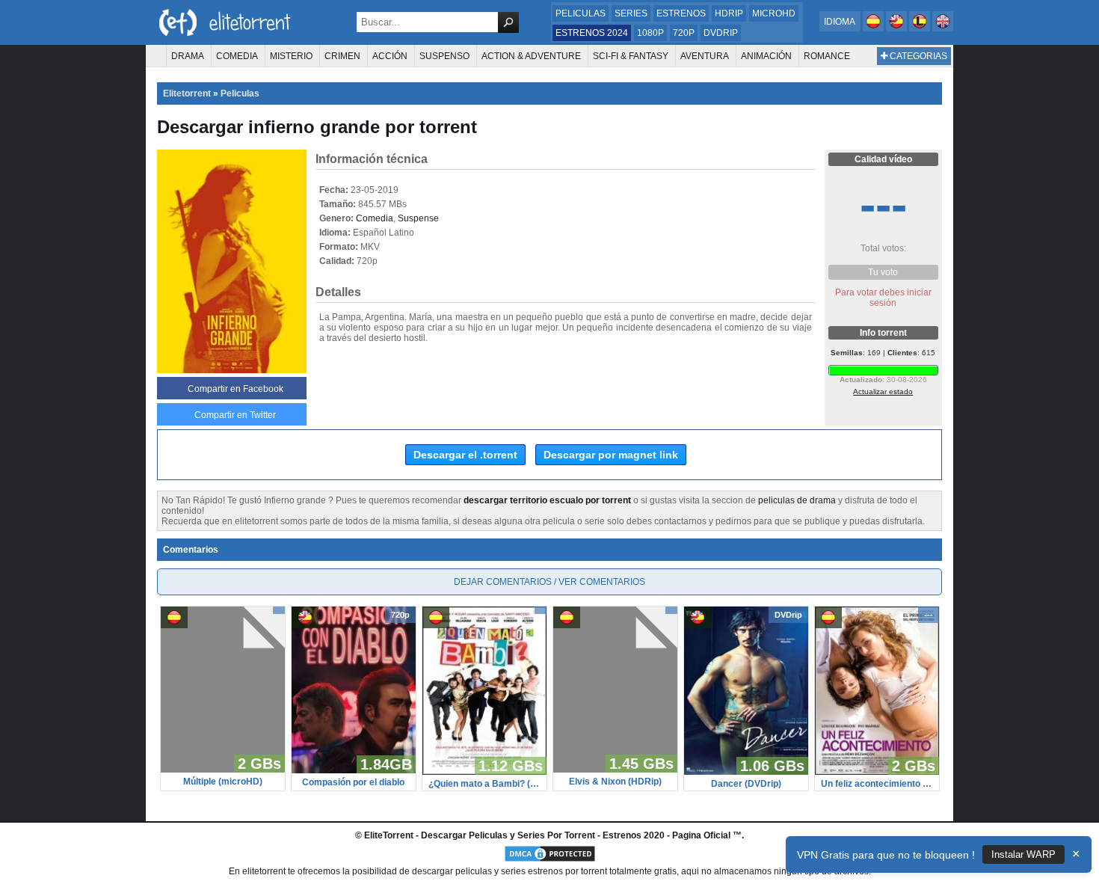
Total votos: (883, 248)
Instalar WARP (1023, 854)
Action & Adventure (531, 56)
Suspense (418, 218)
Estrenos (681, 13)
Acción (389, 56)
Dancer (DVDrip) (746, 784)
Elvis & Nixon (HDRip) (615, 781)
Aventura (704, 56)
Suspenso (444, 56)
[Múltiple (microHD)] (223, 769)
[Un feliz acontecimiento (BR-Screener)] (877, 772)
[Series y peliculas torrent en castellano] (874, 28)
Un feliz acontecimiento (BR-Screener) (877, 784)
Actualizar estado (883, 391)
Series (631, 13)
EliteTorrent (388, 835)
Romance (827, 56)
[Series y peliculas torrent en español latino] (920, 28)
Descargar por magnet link (611, 455)
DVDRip (721, 33)
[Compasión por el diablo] (354, 770)
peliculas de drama (797, 500)
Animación (766, 56)
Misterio (291, 56)
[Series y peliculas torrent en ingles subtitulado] (897, 28)
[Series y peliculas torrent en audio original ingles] (942, 28)
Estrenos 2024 (591, 33)
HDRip (729, 13)
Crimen (342, 56)
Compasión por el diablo (353, 782)
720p (684, 33)
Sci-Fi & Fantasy (630, 56)
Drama (187, 56)
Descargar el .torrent (465, 455)
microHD (773, 13)
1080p (650, 33)
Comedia (237, 56)
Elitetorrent (187, 93)
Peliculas (580, 13)
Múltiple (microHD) (222, 781)
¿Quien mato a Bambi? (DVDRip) (484, 784)
